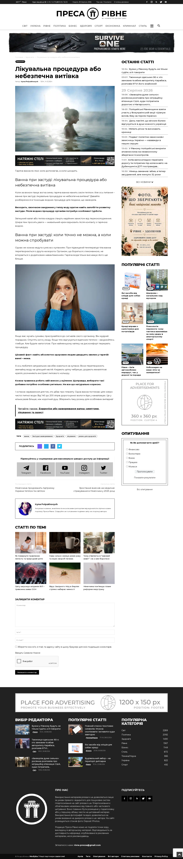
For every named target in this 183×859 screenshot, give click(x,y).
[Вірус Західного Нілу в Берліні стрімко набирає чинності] (64, 573)
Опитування (99, 856)
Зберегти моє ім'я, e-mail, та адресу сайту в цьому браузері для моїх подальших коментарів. (65, 647)
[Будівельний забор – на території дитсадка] (75, 762)
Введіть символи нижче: (28, 653)
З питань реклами (121, 2)
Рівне (46, 26)
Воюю (132, 458)
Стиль (143, 26)
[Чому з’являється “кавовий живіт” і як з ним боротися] (99, 542)
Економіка (113, 26)
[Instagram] (151, 2)
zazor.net (60, 856)
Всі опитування (145, 489)
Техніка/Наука (129, 756)
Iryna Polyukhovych (29, 82)
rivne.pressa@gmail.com (87, 845)
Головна (19, 57)
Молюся (133, 466)
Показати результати (144, 477)
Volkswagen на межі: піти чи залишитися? (154, 370)
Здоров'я (86, 26)
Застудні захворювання (42, 436)
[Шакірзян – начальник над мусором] (157, 280)
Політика (59, 26)
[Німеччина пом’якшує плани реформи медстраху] (99, 573)
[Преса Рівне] (91, 13)
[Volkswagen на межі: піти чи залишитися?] (157, 354)
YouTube (64, 473)
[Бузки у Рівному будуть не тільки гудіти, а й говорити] (22, 730)
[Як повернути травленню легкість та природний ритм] (30, 542)
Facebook (45, 473)
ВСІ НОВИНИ (143, 182)
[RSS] (156, 2)
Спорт (99, 26)
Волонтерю (134, 453)
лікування (71, 436)
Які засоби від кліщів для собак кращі (131, 295)
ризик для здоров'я (87, 436)
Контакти (147, 856)
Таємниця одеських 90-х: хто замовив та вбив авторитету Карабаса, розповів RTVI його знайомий (144, 80)
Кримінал (129, 26)
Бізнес (73, 26)
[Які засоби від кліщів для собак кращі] (132, 280)
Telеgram (26, 473)
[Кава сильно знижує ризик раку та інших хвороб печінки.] (64, 542)
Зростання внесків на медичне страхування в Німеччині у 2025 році (94, 489)
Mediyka (34, 856)
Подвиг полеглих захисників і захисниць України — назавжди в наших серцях (143, 140)
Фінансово (134, 449)
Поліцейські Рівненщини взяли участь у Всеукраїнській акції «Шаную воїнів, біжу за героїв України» (144, 112)
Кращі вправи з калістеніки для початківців (130, 329)
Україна (35, 26)
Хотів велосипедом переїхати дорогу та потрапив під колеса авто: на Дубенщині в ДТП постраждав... (144, 163)
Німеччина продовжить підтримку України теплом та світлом (34, 489)
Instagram (84, 473)
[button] (151, 26)
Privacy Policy (161, 856)
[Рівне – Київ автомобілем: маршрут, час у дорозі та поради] (132, 354)
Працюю (133, 462)
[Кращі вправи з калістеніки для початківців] (132, 313)
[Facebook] (147, 2)
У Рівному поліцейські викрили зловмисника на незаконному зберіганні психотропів (144, 151)
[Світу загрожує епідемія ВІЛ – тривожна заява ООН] (30, 573)
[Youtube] (166, 2)
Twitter (103, 473)
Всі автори (113, 856)
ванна (26, 436)
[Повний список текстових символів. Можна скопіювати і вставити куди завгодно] (75, 730)
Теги (88, 856)
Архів (80, 856)
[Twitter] (161, 2)
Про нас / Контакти (103, 2)
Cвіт (24, 26)
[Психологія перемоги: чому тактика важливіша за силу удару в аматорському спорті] (157, 313)
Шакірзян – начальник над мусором (154, 295)
